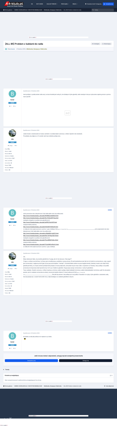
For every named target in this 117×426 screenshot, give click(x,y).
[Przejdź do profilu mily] (12, 133)
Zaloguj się (86, 360)
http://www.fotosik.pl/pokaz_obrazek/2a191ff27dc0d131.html (40, 222)
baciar (12, 100)
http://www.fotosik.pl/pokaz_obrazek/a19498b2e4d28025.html (40, 216)
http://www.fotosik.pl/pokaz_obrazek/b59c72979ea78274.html (40, 235)
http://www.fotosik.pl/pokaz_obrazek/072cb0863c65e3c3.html (41, 244)
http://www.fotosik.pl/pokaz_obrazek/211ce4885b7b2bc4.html (40, 240)
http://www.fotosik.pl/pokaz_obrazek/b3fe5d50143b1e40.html (40, 227)
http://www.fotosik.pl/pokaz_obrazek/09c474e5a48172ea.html (40, 218)
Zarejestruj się (31, 360)
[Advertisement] (58, 25)
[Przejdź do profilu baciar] (6, 49)
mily (12, 139)
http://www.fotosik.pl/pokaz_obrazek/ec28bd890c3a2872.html (40, 233)
